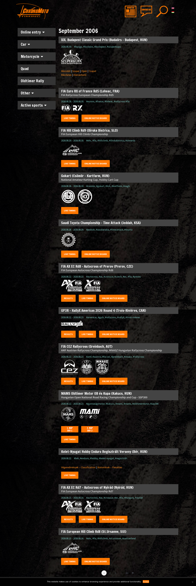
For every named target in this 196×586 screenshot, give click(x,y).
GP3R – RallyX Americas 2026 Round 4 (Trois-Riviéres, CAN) (103, 310)
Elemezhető (79, 75)
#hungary (129, 497)
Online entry (31, 32)
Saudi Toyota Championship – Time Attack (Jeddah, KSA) (101, 222)
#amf (88, 356)
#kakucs (110, 403)
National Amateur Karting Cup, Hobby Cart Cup (89, 179)
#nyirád (139, 497)
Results (68, 298)
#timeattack (116, 229)
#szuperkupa (114, 46)
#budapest (100, 46)
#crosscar (108, 276)
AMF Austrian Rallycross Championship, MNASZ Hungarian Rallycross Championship (111, 350)
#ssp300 (154, 403)
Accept (146, 581)
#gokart (100, 186)
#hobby (94, 458)
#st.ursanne (115, 538)
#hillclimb (102, 140)
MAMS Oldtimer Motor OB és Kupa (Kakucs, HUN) (96, 393)
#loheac (109, 101)
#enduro (84, 458)
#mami (119, 403)
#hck (107, 186)
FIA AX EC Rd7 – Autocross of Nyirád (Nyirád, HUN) (97, 487)
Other (25, 93)
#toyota (128, 229)
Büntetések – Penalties (109, 467)
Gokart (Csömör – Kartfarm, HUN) (85, 175)
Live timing (69, 118)
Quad (25, 68)
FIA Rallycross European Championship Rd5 (87, 95)
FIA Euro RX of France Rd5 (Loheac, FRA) (90, 91)
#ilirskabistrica (116, 140)
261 (127, 572)
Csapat (92, 71)
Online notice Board (95, 118)
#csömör (90, 186)
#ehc (88, 140)
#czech (118, 276)
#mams (127, 403)
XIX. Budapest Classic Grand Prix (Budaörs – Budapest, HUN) (104, 39)
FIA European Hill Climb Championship (84, 134)
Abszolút (65, 71)
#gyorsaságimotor (95, 403)
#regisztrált (121, 458)
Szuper (75, 71)
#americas (91, 317)
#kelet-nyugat (106, 458)
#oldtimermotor (140, 403)
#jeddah (90, 229)
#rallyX (120, 317)
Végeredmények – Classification (78, 467)
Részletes (66, 75)
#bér (76, 458)
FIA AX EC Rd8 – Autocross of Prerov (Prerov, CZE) (97, 266)
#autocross (92, 276)
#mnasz (128, 356)
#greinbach (117, 356)
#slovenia (130, 140)
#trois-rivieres (133, 317)
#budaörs (88, 46)
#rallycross (110, 317)
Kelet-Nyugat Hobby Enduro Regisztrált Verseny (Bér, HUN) (104, 451)
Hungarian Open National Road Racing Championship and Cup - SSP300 (104, 397)
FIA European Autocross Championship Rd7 (87, 491)
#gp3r (101, 317)
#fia (94, 140)
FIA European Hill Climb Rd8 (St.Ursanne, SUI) (93, 531)
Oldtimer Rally (32, 81)
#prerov (137, 276)
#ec (125, 276)
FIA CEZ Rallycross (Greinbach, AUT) (86, 346)
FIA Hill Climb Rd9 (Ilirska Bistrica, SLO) (89, 130)
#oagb (126, 186)
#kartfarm (117, 186)
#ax (100, 276)
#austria (97, 356)
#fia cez (106, 356)
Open (84, 71)
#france (99, 101)
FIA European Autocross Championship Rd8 (87, 270)
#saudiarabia (102, 229)
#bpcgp (78, 46)
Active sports (32, 105)
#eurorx (90, 101)
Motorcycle (30, 56)
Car (23, 44)
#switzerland (129, 538)
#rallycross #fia (121, 101)
